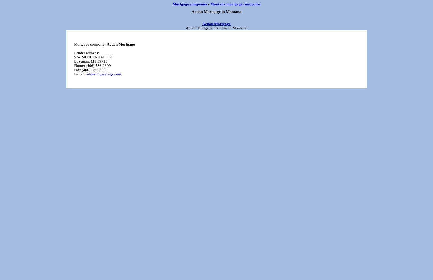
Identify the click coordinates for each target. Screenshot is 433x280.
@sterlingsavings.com (103, 74)
